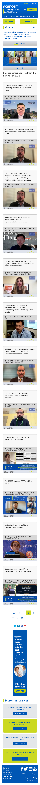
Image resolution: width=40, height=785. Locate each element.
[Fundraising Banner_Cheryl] (20, 662)
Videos (9, 27)
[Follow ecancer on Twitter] (25, 769)
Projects (6, 770)
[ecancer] (11, 6)
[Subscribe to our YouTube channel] (24, 625)
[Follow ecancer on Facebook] (22, 769)
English (26, 3)
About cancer (20, 744)
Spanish (34, 3)
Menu (10, 21)
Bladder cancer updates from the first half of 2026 (19, 74)
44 (13, 618)
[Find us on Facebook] (21, 625)
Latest (16, 43)
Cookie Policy (7, 772)
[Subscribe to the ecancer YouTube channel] (35, 769)
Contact (6, 768)
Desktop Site (7, 776)
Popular (23, 43)
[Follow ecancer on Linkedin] (30, 769)
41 (23, 613)
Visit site (20, 729)
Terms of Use (7, 774)
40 (19, 613)
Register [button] (32, 9)
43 (33, 613)
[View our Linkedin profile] (18, 625)
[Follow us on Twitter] (15, 625)
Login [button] (24, 9)
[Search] (34, 28)
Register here (20, 714)
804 (22, 618)
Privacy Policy (8, 778)
